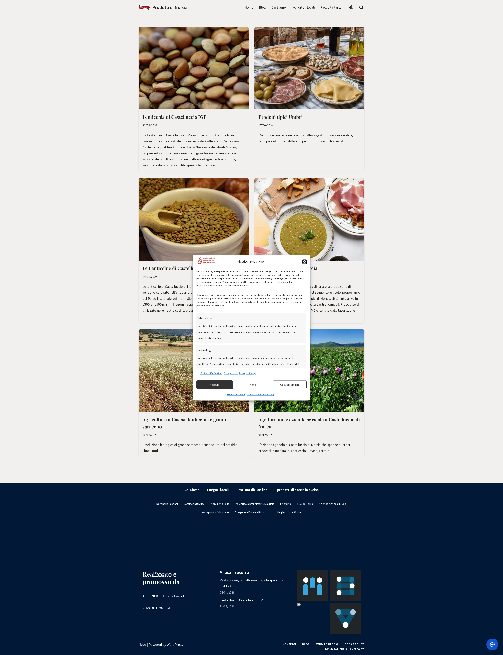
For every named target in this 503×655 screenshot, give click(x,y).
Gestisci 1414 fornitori (211, 373)
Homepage (290, 644)
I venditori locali (303, 7)
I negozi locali (218, 489)
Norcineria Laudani (167, 504)
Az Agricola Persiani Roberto (251, 512)
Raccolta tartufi (332, 7)
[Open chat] (492, 644)
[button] (305, 262)
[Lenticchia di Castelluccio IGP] (194, 68)
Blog (262, 7)
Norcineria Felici (220, 504)
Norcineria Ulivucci (194, 504)
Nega (253, 385)
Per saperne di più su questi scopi (240, 373)
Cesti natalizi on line (252, 489)
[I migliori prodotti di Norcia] (309, 219)
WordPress (175, 644)
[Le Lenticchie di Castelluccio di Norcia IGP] (194, 219)
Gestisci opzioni (289, 385)
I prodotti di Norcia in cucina (297, 489)
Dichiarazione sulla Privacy (260, 394)
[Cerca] (361, 7)
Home (248, 7)
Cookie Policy (354, 644)
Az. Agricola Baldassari (215, 512)
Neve (142, 644)
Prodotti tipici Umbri (280, 117)
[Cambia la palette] (351, 7)
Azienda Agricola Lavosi (333, 504)
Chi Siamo (278, 7)
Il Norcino (285, 504)
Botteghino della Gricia (287, 512)
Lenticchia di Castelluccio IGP (174, 117)
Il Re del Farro (305, 504)
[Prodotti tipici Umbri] (309, 68)
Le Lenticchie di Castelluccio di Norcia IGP (187, 268)
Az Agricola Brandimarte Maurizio (255, 504)
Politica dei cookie (236, 394)
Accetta (214, 385)
